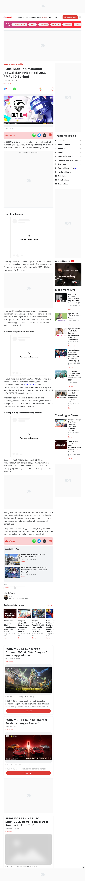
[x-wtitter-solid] (44, 135)
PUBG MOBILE (30, 384)
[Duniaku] (8, 17)
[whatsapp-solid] (34, 135)
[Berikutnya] (54, 618)
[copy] (50, 135)
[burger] (80, 17)
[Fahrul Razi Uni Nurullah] (6, 597)
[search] (60, 17)
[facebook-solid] (39, 135)
